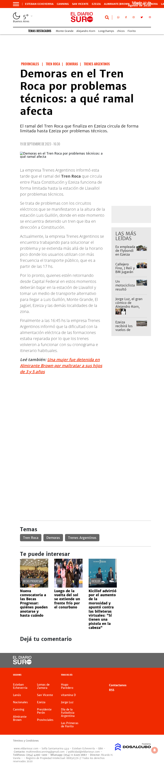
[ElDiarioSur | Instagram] (134, 18)
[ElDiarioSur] (22, 663)
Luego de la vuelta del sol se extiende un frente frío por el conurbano (67, 599)
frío (59, 581)
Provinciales (45, 720)
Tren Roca (30, 538)
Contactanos (117, 685)
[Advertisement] (85, 406)
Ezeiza (96, 4)
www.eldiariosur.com (26, 748)
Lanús (17, 695)
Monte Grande (64, 31)
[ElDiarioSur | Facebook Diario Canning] (126, 18)
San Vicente (80, 4)
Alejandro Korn (85, 31)
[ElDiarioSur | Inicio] (146, 675)
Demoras (53, 538)
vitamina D (68, 695)
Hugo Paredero (67, 686)
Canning (63, 4)
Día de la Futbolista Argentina (68, 713)
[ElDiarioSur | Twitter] (142, 18)
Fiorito (132, 31)
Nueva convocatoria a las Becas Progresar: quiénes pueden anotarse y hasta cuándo (34, 603)
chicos (121, 31)
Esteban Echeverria (39, 4)
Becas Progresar (32, 581)
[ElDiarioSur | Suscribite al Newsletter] (150, 18)
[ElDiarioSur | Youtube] (144, 660)
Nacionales (20, 702)
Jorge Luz (67, 702)
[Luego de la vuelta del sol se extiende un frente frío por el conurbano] (68, 586)
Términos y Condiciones (26, 740)
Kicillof (96, 581)
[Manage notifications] (154, 750)
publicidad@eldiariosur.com (84, 751)
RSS (111, 690)
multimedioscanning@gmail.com (45, 751)
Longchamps (106, 31)
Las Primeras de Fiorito (69, 724)
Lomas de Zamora (43, 686)
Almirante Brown (117, 4)
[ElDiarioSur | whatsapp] (118, 18)
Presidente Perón (44, 711)
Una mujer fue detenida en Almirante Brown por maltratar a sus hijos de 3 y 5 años (61, 365)
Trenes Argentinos (82, 538)
